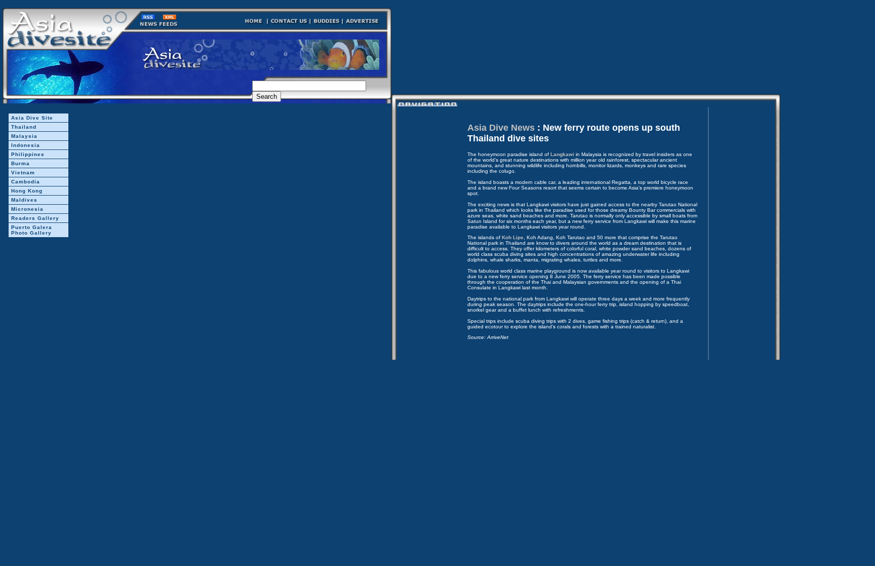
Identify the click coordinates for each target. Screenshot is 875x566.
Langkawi (562, 154)
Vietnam (23, 172)
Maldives (24, 200)
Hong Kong (27, 191)
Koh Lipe (513, 237)
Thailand (23, 127)
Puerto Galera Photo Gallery (31, 230)
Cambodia (25, 181)
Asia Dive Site (32, 118)
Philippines (28, 154)
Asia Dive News (501, 128)
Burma (20, 163)
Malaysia (24, 136)
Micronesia (27, 209)
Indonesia (25, 145)
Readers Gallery (35, 218)
